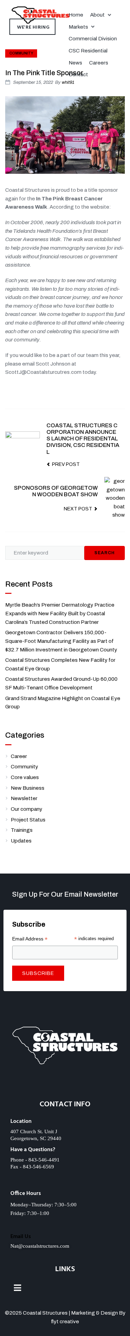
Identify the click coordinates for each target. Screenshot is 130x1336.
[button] (101, 15)
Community (21, 53)
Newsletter (24, 798)
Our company (26, 809)
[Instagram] (86, 1085)
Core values (25, 777)
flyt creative (65, 1321)
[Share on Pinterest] (122, 393)
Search (104, 552)
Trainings (22, 830)
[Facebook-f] (43, 1085)
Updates (21, 841)
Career (19, 756)
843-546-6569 (38, 1166)
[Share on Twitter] (78, 393)
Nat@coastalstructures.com (39, 1246)
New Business (27, 788)
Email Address (29, 939)
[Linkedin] (65, 1085)
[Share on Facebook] (63, 393)
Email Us (20, 1236)
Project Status (28, 819)
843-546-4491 (44, 1160)
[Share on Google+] (92, 393)
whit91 (68, 82)
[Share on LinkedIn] (107, 393)
